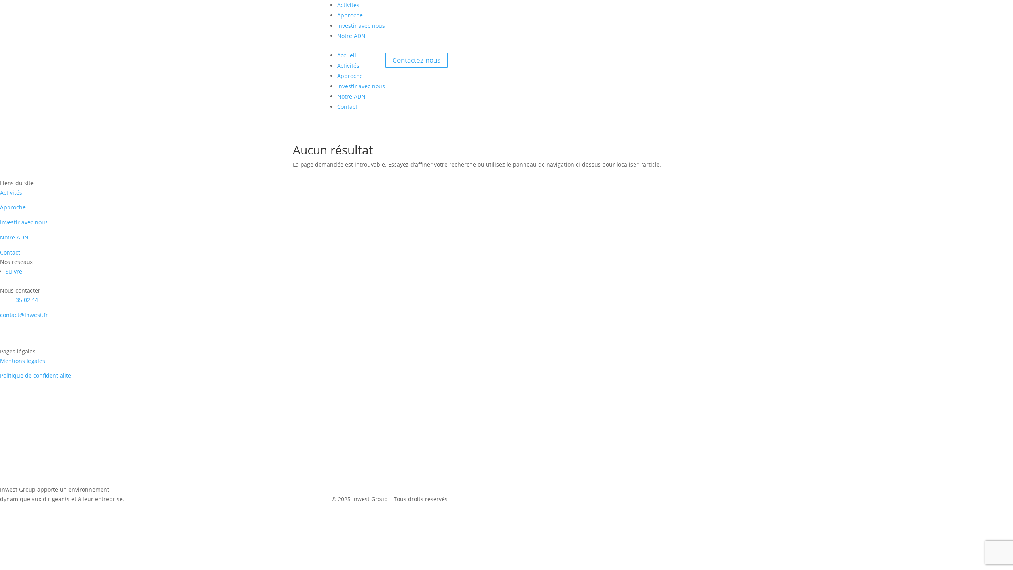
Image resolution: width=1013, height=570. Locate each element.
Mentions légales (22, 361)
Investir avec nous (361, 25)
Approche (350, 15)
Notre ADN (351, 36)
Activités (348, 5)
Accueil (346, 55)
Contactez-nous (416, 60)
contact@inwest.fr (24, 315)
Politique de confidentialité (35, 375)
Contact (347, 106)
